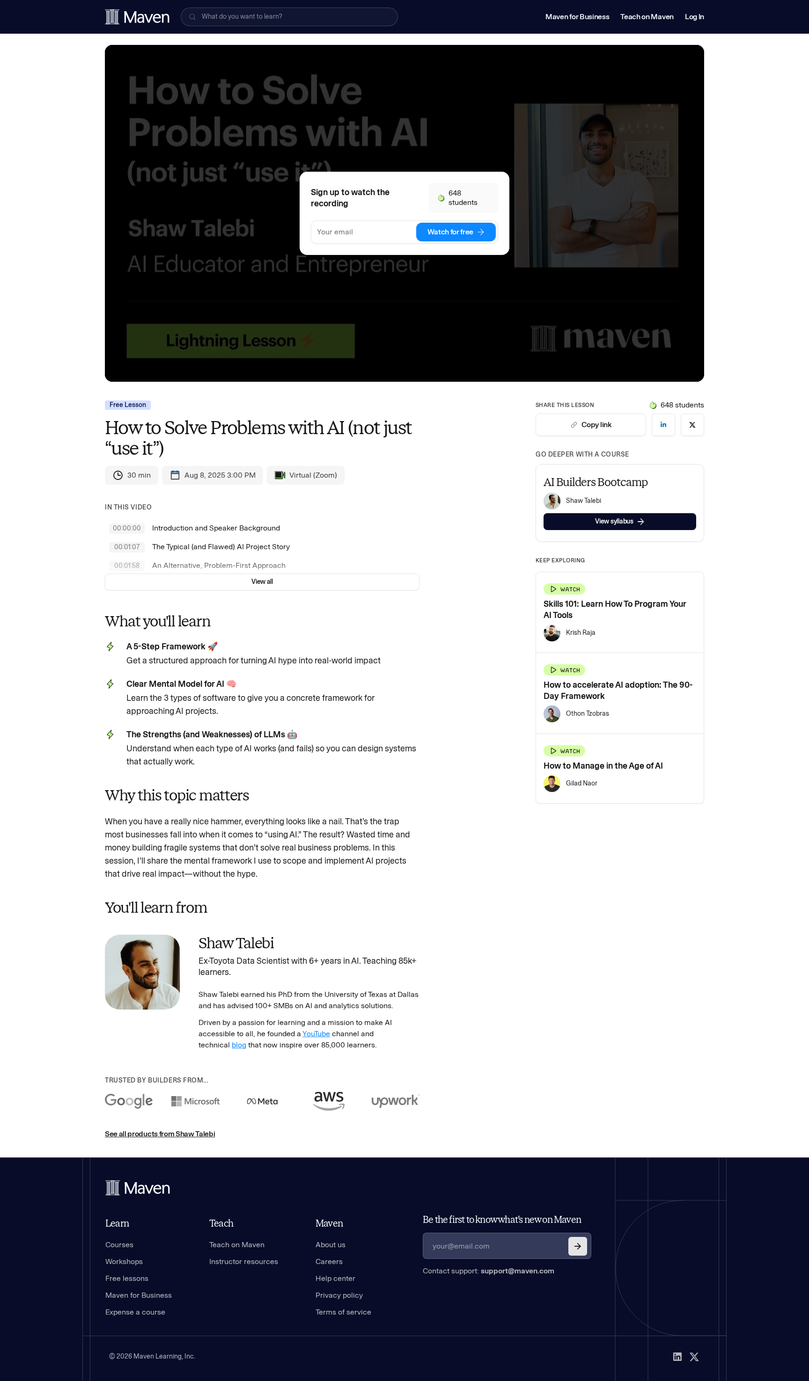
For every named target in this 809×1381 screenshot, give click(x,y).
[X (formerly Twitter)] (694, 1356)
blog (239, 1044)
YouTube (316, 1033)
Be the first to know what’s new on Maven (502, 1219)
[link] (663, 425)
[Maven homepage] (137, 17)
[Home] (138, 1188)
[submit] (577, 1246)
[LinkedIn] (677, 1356)
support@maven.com (517, 1270)
